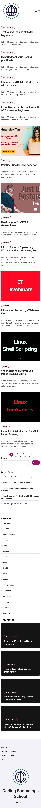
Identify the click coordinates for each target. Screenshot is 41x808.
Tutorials (5, 608)
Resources (6, 591)
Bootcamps (6, 529)
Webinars (4, 747)
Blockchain (6, 523)
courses (5, 540)
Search (4, 458)
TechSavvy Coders (8, 751)
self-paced (6, 596)
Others (5, 579)
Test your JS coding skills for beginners (17, 477)
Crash (4, 546)
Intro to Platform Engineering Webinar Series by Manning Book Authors (19, 250)
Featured (5, 551)
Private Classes (8, 585)
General (5, 160)
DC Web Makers (7, 755)
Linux (4, 574)
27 (25, 455)
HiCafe (3, 759)
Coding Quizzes (8, 27)
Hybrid (5, 366)
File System (6, 557)
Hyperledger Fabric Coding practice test (18, 482)
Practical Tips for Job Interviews (19, 164)
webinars (6, 217)
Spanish (5, 602)
